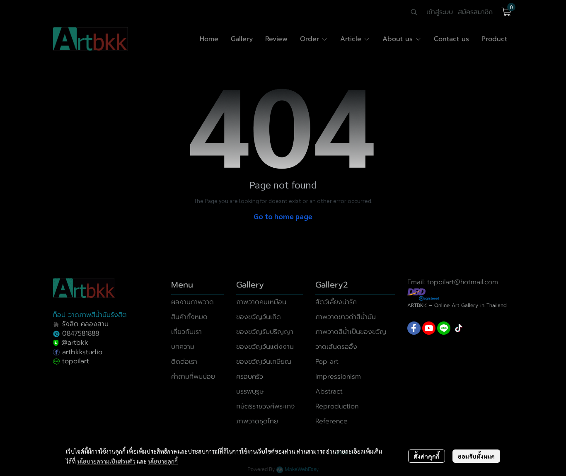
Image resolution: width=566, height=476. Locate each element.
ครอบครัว (249, 377)
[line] (443, 328)
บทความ (182, 347)
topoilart (75, 361)
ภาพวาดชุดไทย (257, 421)
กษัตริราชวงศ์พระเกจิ (265, 406)
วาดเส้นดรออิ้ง (336, 347)
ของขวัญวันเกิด (258, 317)
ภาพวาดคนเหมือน (261, 302)
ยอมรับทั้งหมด (476, 456)
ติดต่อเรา (184, 362)
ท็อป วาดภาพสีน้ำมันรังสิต (90, 315)
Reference (331, 421)
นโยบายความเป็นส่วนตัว (106, 461)
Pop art (327, 362)
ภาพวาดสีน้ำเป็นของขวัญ (350, 332)
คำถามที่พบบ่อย (193, 377)
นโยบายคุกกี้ (163, 461)
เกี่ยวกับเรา (186, 332)
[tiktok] (458, 328)
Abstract (329, 391)
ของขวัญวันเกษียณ (263, 362)
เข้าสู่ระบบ (439, 12)
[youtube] (428, 328)
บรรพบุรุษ (250, 391)
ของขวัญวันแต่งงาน (265, 347)
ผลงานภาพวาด (192, 302)
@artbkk (74, 343)
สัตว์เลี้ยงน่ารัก (336, 302)
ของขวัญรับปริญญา (264, 332)
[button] (414, 12)
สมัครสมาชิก (475, 12)
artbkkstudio (81, 352)
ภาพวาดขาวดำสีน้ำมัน (345, 317)
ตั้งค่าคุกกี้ (427, 456)
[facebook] (414, 328)
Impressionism (338, 377)
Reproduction (336, 406)
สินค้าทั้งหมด (189, 317)
